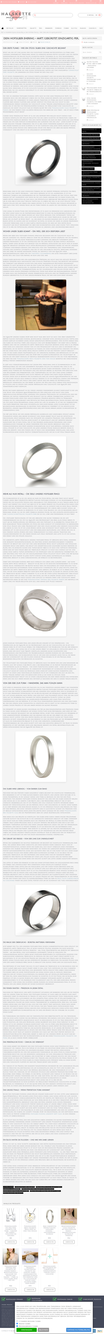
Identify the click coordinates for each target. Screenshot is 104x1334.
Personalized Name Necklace (90, 173)
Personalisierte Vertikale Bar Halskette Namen (46, 579)
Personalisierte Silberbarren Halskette (91, 148)
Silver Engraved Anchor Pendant (89, 157)
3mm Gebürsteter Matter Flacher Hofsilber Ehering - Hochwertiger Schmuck (49, 1230)
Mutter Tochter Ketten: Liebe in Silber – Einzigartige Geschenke (94, 64)
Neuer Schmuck (88, 42)
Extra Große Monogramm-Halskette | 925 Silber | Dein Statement (94, 101)
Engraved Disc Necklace (88, 142)
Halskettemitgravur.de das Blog (15, 32)
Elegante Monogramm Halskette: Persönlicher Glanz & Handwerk (94, 77)
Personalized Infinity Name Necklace (91, 189)
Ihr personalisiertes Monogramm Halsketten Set (90, 201)
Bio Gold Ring (88, 168)
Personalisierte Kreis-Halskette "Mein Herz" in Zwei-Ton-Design (30, 1228)
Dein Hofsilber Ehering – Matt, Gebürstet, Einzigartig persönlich (44, 32)
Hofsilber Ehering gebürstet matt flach (46, 1114)
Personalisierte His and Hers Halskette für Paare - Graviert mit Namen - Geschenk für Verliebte (10, 1230)
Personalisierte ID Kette (89, 130)
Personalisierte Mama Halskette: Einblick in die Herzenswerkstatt (94, 89)
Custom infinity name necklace (90, 194)
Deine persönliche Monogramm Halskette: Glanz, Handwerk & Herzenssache (93, 114)
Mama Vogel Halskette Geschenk (91, 178)
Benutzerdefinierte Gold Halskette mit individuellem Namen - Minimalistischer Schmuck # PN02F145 (69, 1230)
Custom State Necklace (91, 138)
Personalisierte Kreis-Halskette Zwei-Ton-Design (36, 359)
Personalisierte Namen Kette (91, 184)
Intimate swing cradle (91, 152)
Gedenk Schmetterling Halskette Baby (21, 514)
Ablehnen (43, 1330)
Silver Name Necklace (90, 135)
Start (2, 32)
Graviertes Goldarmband (41, 253)
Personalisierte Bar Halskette (13, 1193)
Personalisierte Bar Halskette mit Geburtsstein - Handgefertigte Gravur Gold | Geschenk (49, 1270)
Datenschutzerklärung (78, 1330)
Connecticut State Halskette (24, 1187)
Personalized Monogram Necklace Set (90, 163)
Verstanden (26, 1330)
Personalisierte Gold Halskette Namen (48, 1187)
